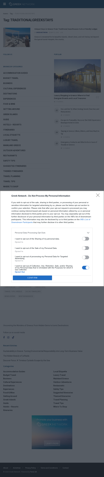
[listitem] (52, 232)
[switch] (85, 239)
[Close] (98, 196)
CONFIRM (32, 278)
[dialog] (52, 238)
